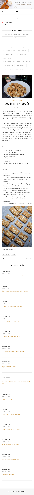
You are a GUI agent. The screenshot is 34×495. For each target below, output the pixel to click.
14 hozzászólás (28, 258)
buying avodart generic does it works (13, 351)
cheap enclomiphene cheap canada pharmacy (15, 291)
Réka (4, 258)
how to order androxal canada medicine (13, 276)
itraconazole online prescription (11, 429)
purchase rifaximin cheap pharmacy (12, 306)
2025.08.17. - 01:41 (6, 303)
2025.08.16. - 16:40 (6, 273)
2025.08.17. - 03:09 (6, 333)
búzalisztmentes (9, 50)
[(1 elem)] (3, 47)
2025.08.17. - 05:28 (6, 396)
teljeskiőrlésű (8, 65)
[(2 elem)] (9, 47)
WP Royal (23, 492)
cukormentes (22, 50)
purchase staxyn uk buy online (11, 336)
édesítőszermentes (17, 69)
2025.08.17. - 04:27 (6, 363)
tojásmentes (20, 65)
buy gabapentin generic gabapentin (12, 399)
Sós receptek (7, 38)
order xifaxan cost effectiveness (11, 321)
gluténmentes (8, 54)
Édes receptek (20, 38)
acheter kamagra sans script (10, 459)
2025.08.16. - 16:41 (6, 288)
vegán (5, 69)
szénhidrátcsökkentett (11, 61)
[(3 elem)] (6, 47)
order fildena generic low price (11, 414)
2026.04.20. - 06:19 (6, 471)
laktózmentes (21, 54)
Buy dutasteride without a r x (10, 366)
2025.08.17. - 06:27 (6, 441)
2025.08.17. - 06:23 (6, 426)
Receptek (26, 34)
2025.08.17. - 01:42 (6, 318)
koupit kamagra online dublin (10, 444)
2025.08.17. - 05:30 (6, 411)
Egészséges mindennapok (11, 34)
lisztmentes (7, 58)
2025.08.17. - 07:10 (6, 456)
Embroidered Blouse (8, 474)
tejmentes (26, 61)
